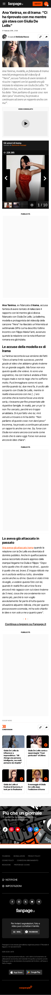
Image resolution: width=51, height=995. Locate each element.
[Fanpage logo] (15, 4)
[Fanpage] (25, 911)
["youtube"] (17, 829)
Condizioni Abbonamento (27, 860)
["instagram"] (11, 829)
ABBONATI (37, 4)
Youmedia (6, 856)
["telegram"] (36, 829)
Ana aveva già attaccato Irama (17, 547)
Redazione (6, 865)
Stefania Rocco (22, 37)
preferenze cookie (22, 865)
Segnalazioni (19, 856)
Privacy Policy (34, 856)
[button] (46, 36)
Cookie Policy (8, 860)
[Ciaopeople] (25, 987)
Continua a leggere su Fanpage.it (25, 624)
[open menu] (3, 4)
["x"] (23, 829)
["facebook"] (30, 829)
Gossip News (7, 720)
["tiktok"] (5, 829)
